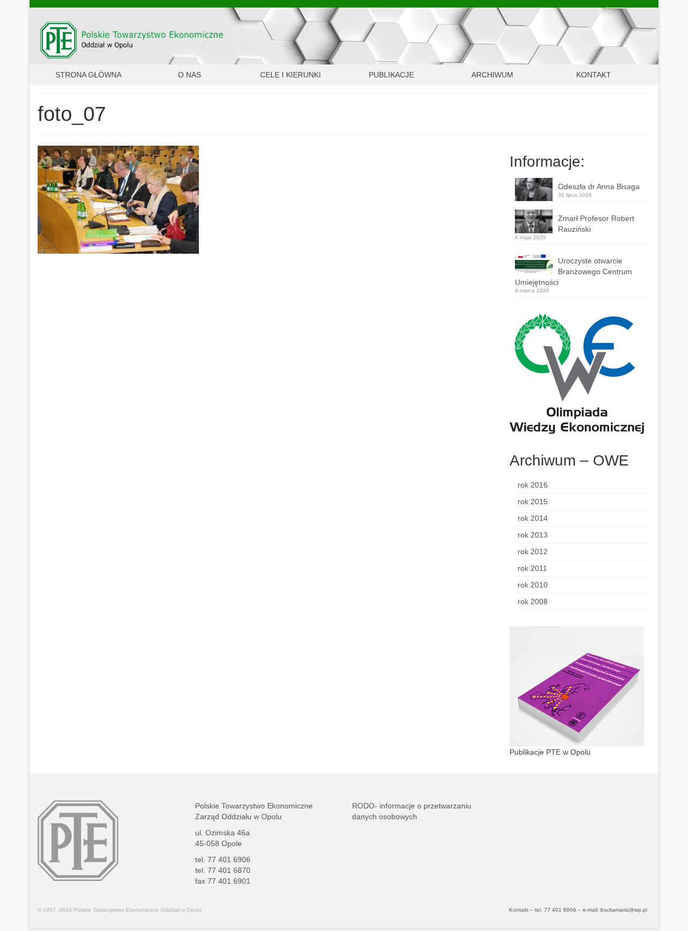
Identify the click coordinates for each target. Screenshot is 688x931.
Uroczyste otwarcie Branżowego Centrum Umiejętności (573, 271)
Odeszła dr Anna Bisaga (599, 186)
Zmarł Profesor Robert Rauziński (596, 223)
